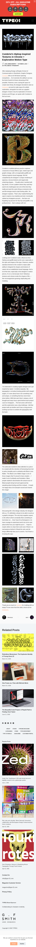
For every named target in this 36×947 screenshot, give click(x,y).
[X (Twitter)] (5, 723)
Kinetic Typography (13, 65)
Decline (22, 943)
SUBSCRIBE (17, 733)
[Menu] (32, 20)
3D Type (4, 65)
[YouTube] (13, 723)
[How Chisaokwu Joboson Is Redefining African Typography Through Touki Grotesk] (18, 845)
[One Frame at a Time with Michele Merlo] (18, 671)
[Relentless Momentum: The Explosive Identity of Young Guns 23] (18, 642)
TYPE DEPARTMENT (25, 731)
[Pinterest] (10, 723)
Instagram (5, 87)
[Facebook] (2, 723)
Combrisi (5, 75)
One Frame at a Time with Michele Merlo (15, 683)
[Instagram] (8, 723)
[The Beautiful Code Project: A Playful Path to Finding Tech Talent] (18, 698)
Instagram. (5, 610)
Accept (14, 943)
